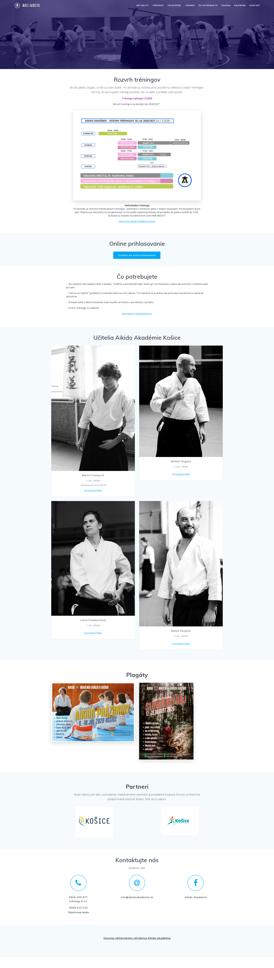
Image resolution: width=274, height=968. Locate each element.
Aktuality (142, 5)
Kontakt (255, 5)
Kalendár (240, 5)
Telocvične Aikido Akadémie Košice (136, 221)
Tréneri (190, 5)
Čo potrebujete (208, 5)
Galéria (225, 5)
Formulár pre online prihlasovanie (137, 255)
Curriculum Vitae (93, 490)
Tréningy (158, 5)
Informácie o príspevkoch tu (137, 313)
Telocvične (174, 5)
